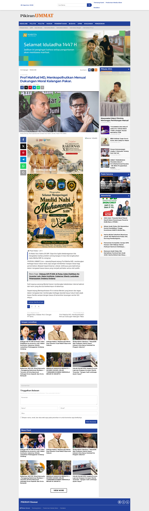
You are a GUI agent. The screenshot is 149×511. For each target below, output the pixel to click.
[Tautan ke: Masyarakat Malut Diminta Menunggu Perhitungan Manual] (115, 93)
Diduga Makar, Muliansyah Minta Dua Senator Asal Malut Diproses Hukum (58, 343)
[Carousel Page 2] (125, 191)
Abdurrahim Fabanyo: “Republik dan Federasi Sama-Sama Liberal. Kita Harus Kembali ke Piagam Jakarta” (84, 452)
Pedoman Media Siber (50, 508)
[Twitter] (92, 69)
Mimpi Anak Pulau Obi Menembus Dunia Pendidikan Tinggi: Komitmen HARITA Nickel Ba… (116, 228)
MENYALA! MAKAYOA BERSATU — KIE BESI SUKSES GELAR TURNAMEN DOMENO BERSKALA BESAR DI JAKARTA (58, 478)
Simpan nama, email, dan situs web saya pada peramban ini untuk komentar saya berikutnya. (52, 417)
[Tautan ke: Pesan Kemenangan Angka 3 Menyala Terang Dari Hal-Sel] (105, 152)
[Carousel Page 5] (129, 191)
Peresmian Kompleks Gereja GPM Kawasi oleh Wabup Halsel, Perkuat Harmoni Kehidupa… (116, 244)
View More (59, 490)
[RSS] (96, 69)
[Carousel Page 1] (123, 191)
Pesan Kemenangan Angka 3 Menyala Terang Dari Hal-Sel (119, 151)
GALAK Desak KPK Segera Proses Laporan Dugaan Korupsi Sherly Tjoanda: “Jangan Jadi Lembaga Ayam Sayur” (85, 478)
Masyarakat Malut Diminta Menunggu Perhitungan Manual (115, 119)
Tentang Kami (36, 508)
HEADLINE (29, 84)
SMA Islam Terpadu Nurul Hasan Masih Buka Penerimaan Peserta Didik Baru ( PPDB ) (116, 220)
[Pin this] (30, 87)
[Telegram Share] (34, 87)
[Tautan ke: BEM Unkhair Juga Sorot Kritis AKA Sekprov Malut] (105, 141)
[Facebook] (89, 69)
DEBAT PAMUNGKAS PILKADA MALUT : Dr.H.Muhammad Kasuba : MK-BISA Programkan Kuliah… (119, 164)
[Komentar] (42, 87)
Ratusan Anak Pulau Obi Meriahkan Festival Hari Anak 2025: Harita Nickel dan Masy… (115, 253)
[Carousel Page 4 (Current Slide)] (127, 191)
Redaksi (63, 508)
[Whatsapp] (38, 87)
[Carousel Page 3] (126, 191)
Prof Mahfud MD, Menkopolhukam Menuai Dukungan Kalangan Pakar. (71, 314)
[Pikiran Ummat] (36, 16)
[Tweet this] (26, 87)
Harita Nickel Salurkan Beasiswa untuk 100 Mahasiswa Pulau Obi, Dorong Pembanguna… (116, 236)
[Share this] (22, 87)
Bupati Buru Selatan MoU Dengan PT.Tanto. (39, 314)
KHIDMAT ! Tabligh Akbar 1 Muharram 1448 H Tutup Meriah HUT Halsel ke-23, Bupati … (114, 186)
